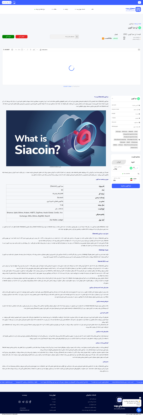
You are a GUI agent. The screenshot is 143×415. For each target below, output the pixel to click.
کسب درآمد (53, 407)
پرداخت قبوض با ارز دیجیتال (90, 407)
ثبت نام (4, 2)
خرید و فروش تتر (92, 404)
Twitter (114, 118)
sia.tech (114, 105)
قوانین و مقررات (52, 410)
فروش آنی (21, 37)
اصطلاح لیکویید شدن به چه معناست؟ (69, 382)
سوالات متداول (53, 404)
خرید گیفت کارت (93, 399)
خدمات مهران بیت (80, 9)
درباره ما (54, 402)
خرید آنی (8, 37)
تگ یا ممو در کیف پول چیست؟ (113, 382)
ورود (7, 2)
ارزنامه (66, 9)
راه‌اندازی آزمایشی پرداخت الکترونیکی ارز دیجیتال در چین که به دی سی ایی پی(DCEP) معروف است (33, 382)
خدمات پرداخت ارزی (92, 402)
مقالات (54, 9)
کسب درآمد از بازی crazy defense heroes (92, 382)
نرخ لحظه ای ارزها (40, 9)
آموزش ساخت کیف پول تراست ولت (89, 410)
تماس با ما (54, 399)
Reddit (113, 114)
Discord (114, 122)
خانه (92, 9)
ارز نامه (136, 24)
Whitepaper (115, 126)
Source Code (115, 109)
